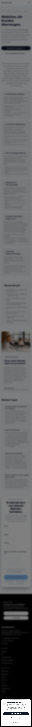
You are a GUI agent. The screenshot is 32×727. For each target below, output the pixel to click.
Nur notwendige (16, 718)
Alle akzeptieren (16, 713)
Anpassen (15, 722)
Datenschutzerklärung (12, 710)
